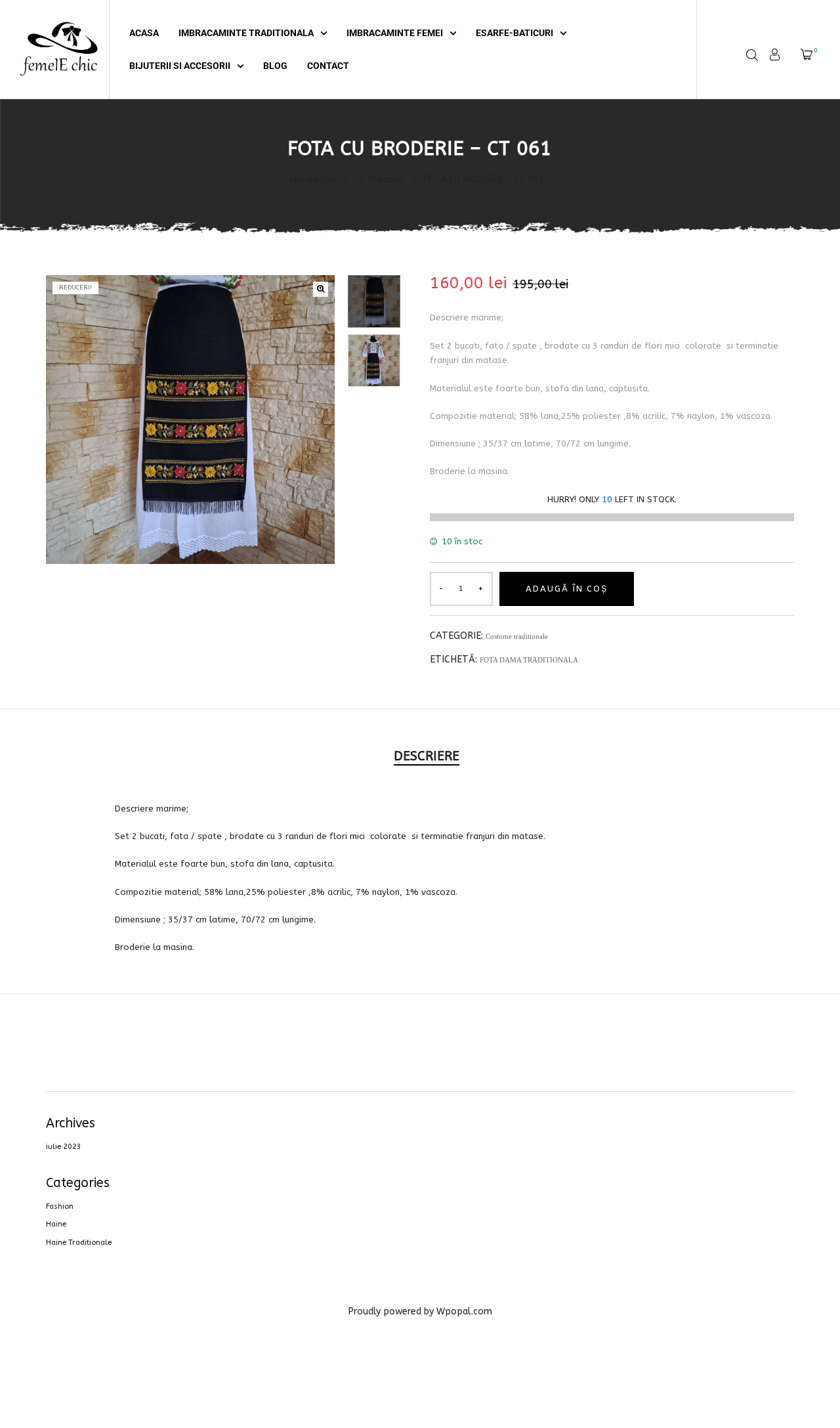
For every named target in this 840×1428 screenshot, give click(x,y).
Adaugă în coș (567, 589)
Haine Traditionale (79, 1242)
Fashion (60, 1206)
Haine (56, 1224)
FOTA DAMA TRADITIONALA (529, 660)
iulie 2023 (63, 1146)
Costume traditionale (517, 636)
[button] (320, 289)
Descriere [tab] (426, 756)
